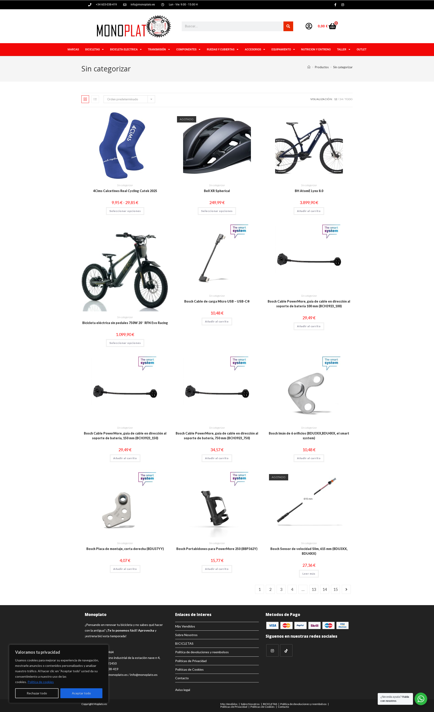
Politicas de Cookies (189, 669)
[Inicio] (308, 67)
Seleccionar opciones (125, 211)
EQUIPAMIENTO (281, 49)
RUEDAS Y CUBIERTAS (220, 49)
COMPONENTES (186, 49)
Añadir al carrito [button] (309, 211)
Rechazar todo (37, 693)
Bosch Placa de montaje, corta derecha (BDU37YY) (125, 549)
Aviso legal (182, 690)
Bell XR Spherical (217, 191)
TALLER (341, 49)
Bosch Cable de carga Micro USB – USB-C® (217, 301)
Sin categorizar (343, 67)
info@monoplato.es (144, 675)
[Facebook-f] (335, 5)
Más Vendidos (185, 626)
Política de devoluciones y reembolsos (202, 652)
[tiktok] (286, 650)
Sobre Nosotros (186, 635)
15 (335, 589)
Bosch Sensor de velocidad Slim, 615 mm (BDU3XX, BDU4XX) (308, 551)
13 (313, 589)
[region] (58, 674)
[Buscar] (288, 26)
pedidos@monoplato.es (111, 675)
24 (341, 99)
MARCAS (73, 49)
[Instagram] (343, 5)
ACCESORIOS (253, 49)
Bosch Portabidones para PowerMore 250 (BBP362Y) (216, 549)
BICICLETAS (92, 49)
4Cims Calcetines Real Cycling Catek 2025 (125, 191)
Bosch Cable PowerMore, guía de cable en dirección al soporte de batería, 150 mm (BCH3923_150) (125, 435)
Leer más (308, 573)
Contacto (182, 678)
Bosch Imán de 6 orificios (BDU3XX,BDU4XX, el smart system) (309, 435)
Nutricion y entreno (316, 49)
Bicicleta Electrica (124, 49)
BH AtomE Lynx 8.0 (309, 191)
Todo (349, 99)
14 (324, 589)
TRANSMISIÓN (157, 49)
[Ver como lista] (95, 99)
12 (335, 99)
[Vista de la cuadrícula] (85, 99)
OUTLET (361, 49)
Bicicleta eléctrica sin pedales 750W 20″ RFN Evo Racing (125, 323)
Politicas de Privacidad (191, 661)
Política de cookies (41, 682)
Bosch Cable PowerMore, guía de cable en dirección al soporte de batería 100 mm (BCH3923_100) (309, 303)
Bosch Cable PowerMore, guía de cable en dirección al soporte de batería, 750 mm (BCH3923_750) (217, 435)
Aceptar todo (81, 693)
